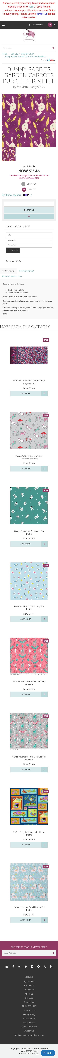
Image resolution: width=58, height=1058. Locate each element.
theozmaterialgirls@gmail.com (30, 1035)
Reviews (6, 276)
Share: (44, 60)
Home (4, 54)
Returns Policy (29, 1018)
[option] (29, 120)
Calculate (13, 250)
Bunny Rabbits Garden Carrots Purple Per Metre (26, 56)
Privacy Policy (29, 1014)
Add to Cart (26, 393)
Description (8, 271)
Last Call (14, 54)
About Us (29, 994)
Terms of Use (29, 1010)
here (31, 6)
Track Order (29, 985)
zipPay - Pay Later (29, 1026)
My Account (37, 25)
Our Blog (29, 998)
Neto (37, 1054)
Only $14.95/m (27, 54)
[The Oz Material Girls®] (29, 35)
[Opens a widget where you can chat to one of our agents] (47, 1053)
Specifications (26, 271)
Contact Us (29, 1002)
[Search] (53, 48)
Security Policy (29, 1022)
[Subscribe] (53, 953)
